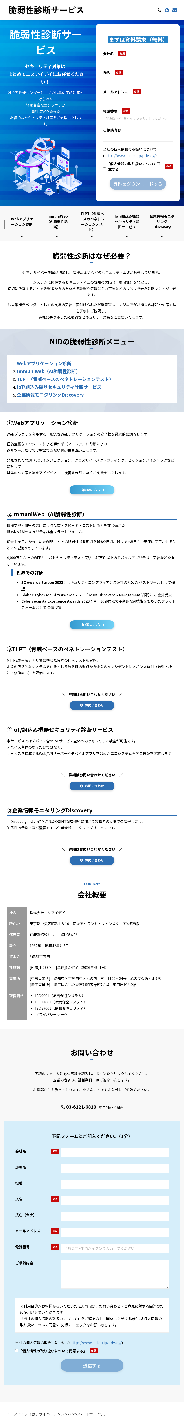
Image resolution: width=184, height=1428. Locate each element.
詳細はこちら (90, 489)
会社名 (108, 53)
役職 (18, 1183)
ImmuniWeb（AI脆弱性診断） (57, 221)
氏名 (106, 72)
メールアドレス (115, 91)
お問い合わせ (175, 9)
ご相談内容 (112, 130)
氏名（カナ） (26, 1215)
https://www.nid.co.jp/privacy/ (130, 155)
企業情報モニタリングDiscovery (162, 221)
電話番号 (110, 111)
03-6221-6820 (160, 9)
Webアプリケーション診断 (22, 221)
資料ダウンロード (167, 9)
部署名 (20, 1167)
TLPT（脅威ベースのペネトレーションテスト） (92, 221)
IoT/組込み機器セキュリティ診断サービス (127, 221)
